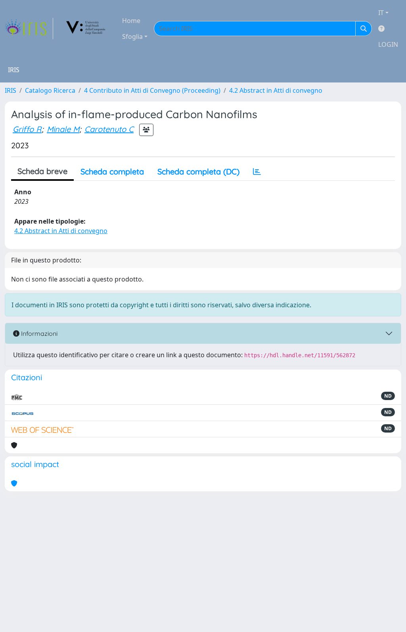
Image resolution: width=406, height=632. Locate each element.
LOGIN (388, 44)
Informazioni (38, 333)
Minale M (63, 129)
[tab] (257, 171)
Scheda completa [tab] (112, 171)
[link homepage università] (86, 28)
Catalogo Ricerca (50, 90)
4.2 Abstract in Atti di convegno (275, 90)
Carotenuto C (109, 129)
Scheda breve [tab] (42, 171)
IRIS (10, 90)
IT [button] (381, 12)
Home (131, 20)
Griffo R (27, 129)
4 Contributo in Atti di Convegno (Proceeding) (152, 90)
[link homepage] (29, 28)
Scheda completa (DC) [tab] (198, 171)
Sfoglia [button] (132, 36)
